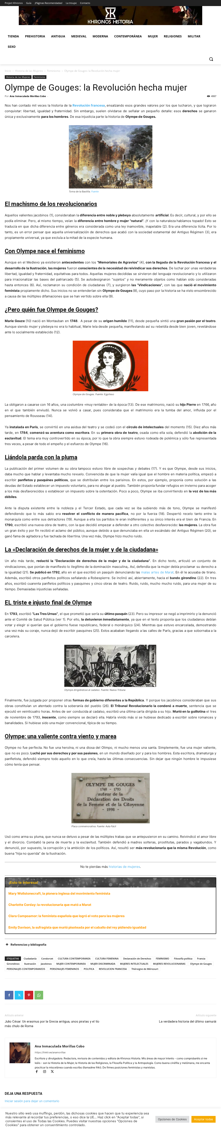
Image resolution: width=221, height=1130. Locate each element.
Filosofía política (183, 958)
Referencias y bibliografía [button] (28, 944)
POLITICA (89, 968)
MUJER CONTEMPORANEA (71, 963)
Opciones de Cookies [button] (172, 1119)
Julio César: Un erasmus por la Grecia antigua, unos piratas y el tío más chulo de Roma (52, 1024)
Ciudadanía (30, 958)
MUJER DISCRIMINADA (102, 963)
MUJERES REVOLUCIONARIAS (169, 963)
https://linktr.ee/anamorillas (50, 1052)
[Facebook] (9, 995)
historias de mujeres (124, 867)
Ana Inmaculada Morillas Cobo (28, 96)
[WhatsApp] (39, 995)
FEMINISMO (162, 958)
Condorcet (47, 958)
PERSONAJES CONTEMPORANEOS (26, 968)
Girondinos (13, 963)
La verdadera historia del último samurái (187, 1021)
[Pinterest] (29, 995)
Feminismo (53, 71)
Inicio (8, 71)
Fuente (95, 191)
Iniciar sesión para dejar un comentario (32, 1101)
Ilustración (30, 963)
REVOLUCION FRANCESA (113, 968)
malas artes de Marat (157, 572)
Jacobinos (46, 963)
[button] (211, 59)
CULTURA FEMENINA (106, 958)
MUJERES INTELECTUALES (134, 963)
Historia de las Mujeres (29, 71)
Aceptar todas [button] (203, 1119)
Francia (201, 958)
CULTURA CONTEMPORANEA (74, 958)
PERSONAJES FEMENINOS (64, 968)
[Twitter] (19, 995)
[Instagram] (46, 1072)
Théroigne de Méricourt (144, 968)
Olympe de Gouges (201, 963)
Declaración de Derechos (137, 958)
